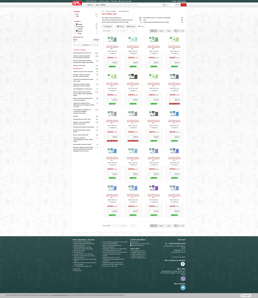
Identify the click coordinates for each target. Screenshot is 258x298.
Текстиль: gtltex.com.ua (138, 256)
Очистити (86, 45)
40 (179, 31)
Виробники (77, 269)
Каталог (90, 5)
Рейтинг (153, 31)
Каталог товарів (110, 11)
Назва (161, 31)
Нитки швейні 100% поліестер (85, 53)
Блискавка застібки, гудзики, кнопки (85, 130)
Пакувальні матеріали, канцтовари (85, 127)
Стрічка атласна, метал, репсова (85, 71)
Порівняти (109, 26)
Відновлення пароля (138, 245)
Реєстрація (182, 1)
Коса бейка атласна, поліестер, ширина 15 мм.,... (112, 47)
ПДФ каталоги (78, 270)
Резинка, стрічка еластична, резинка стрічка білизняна (85, 75)
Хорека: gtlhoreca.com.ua (139, 254)
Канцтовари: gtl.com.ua (138, 251)
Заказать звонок (104, 1)
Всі (183, 31)
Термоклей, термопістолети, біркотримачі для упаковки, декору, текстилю (85, 105)
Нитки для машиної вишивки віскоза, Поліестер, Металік (85, 56)
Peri (86, 14)
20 (175, 31)
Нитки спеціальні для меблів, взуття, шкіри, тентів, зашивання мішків (85, 93)
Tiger (86, 16)
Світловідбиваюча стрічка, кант (85, 89)
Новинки (102, 5)
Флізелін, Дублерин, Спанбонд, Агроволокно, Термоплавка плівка (85, 61)
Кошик (183, 5)
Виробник (77, 11)
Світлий (87, 29)
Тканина (85, 116)
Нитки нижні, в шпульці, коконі (85, 144)
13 (132, 31)
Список (121, 26)
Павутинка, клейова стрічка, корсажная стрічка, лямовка (85, 85)
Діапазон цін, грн (78, 37)
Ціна (168, 31)
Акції (97, 5)
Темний (87, 24)
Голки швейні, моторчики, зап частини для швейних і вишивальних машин (85, 111)
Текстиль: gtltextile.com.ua (139, 257)
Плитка (142, 26)
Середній (87, 26)
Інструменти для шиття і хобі (85, 119)
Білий (87, 33)
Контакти (114, 1)
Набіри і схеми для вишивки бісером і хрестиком (85, 123)
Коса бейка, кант (85, 68)
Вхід (174, 1)
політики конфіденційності (59, 295)
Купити (115, 62)
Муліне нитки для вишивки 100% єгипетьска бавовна (85, 99)
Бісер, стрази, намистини (85, 135)
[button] (116, 11)
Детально (132, 26)
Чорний (87, 31)
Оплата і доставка (126, 1)
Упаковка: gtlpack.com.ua (139, 252)
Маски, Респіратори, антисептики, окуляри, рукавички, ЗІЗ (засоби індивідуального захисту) (85, 149)
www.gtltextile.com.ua (178, 252)
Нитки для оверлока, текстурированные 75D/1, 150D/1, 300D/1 (85, 139)
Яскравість (77, 21)
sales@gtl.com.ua (179, 250)
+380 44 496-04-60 (91, 1)
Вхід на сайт (135, 242)
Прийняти (247, 295)
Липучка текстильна (85, 65)
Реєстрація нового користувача (141, 243)
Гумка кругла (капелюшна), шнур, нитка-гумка (85, 80)
